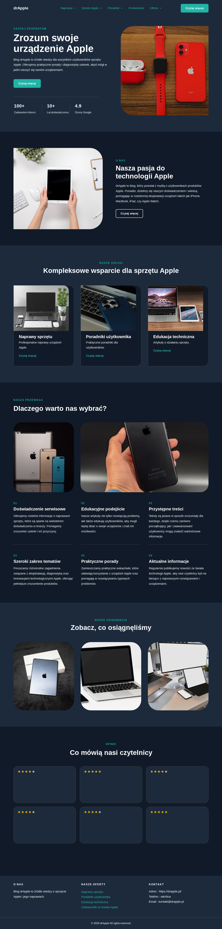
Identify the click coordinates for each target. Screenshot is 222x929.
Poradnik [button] (113, 8)
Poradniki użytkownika (95, 897)
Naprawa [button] (66, 8)
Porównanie (136, 8)
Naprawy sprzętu (92, 892)
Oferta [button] (154, 8)
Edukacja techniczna (94, 902)
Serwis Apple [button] (90, 8)
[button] (74, 8)
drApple (20, 8)
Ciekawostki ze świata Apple (99, 907)
